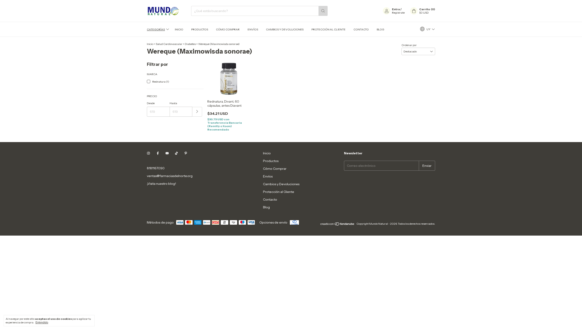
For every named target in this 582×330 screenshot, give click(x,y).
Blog (380, 29)
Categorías (156, 29)
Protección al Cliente (328, 29)
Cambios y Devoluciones (285, 29)
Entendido (41, 322)
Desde (151, 103)
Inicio (179, 29)
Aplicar (197, 112)
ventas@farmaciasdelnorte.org (170, 176)
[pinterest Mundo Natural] (185, 153)
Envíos (253, 29)
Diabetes (190, 44)
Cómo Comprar (228, 29)
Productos (199, 29)
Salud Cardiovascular (169, 44)
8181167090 (156, 168)
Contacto (361, 29)
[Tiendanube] (337, 225)
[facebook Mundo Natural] (157, 153)
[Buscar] (323, 11)
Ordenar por (409, 45)
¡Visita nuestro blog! (161, 184)
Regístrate (398, 12)
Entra (396, 9)
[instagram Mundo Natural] (148, 153)
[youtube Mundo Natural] (167, 153)
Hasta (173, 103)
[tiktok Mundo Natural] (176, 153)
